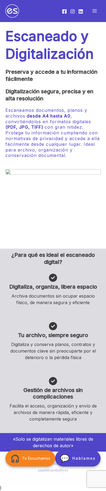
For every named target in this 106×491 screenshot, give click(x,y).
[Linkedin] (80, 11)
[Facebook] (64, 11)
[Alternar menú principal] (95, 11)
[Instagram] (72, 11)
